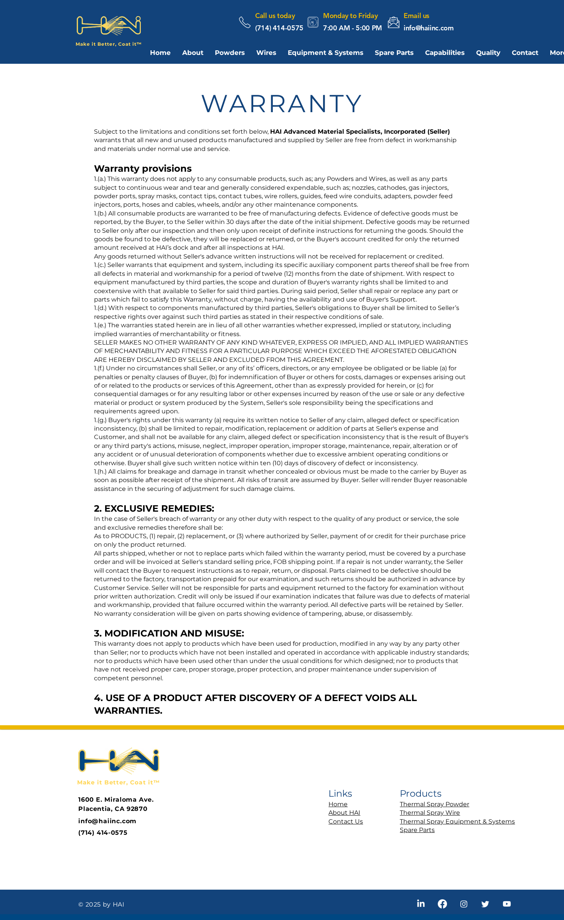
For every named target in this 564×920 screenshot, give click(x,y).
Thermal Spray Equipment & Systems (457, 821)
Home (338, 804)
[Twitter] (485, 903)
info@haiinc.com (429, 27)
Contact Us (345, 821)
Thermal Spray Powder (434, 804)
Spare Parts (417, 830)
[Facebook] (442, 903)
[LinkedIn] (420, 903)
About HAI (344, 812)
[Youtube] (506, 903)
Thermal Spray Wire (430, 812)
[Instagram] (463, 903)
